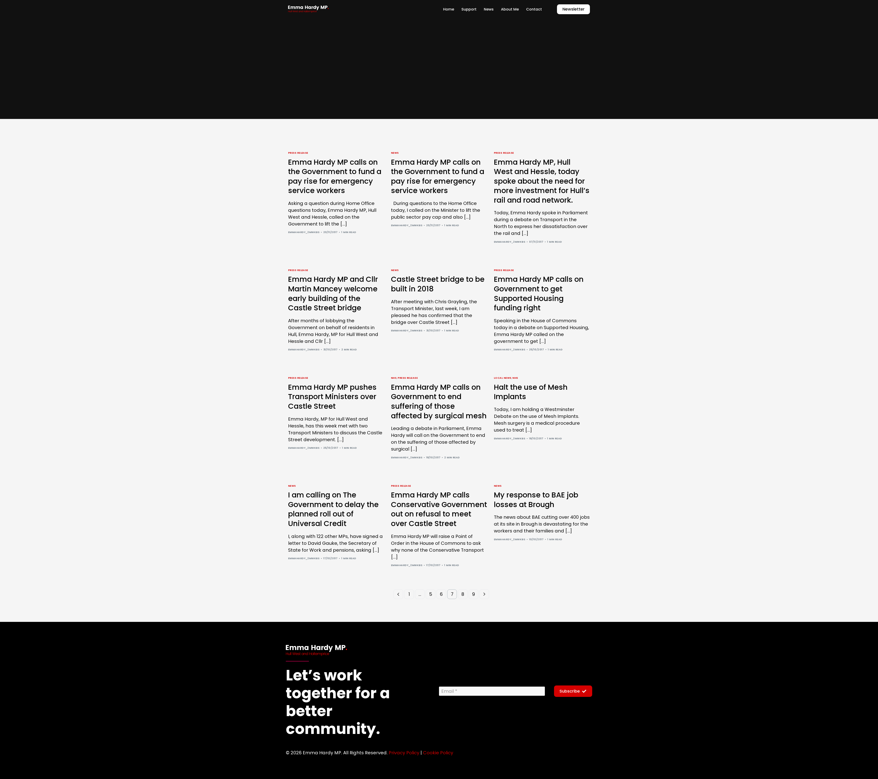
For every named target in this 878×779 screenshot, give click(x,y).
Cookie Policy (438, 752)
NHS (393, 378)
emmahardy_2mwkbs (303, 232)
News (395, 153)
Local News (502, 378)
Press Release (298, 153)
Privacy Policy (404, 752)
